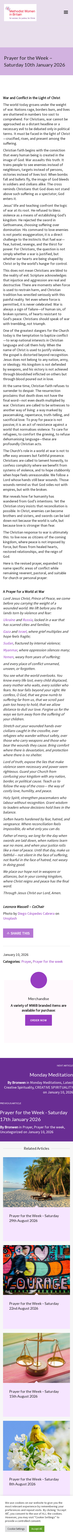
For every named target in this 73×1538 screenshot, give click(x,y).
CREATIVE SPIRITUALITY (54, 1087)
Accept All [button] (36, 1529)
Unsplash (10, 918)
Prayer (26, 961)
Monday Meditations (45, 1082)
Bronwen (19, 1082)
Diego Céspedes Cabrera (36, 913)
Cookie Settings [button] (16, 1529)
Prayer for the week (48, 961)
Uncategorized (11, 1132)
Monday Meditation (51, 1075)
